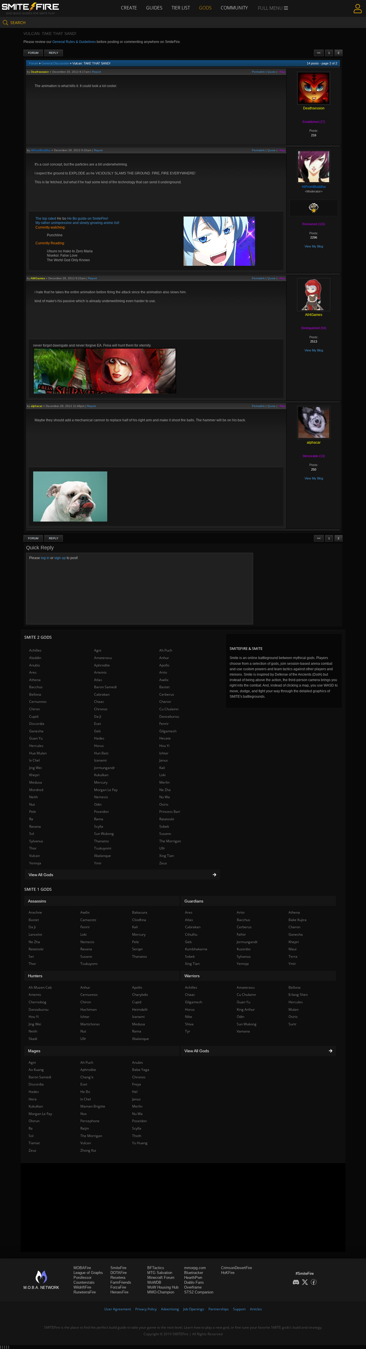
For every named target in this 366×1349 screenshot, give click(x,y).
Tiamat (34, 1142)
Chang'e (87, 1077)
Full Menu (271, 8)
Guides (154, 8)
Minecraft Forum (160, 1277)
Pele (32, 811)
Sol (31, 833)
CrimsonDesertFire (236, 1268)
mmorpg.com (195, 1268)
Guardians (193, 901)
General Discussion (55, 63)
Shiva (189, 1024)
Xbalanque (102, 855)
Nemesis (101, 797)
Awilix (163, 679)
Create (129, 8)
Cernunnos (38, 701)
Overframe (193, 1287)
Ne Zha (165, 789)
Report (96, 71)
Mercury (101, 782)
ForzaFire (118, 1287)
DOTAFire (118, 1273)
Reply (53, 52)
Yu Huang (140, 1142)
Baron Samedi (105, 687)
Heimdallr (140, 1009)
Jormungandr (104, 767)
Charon (165, 701)
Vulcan (34, 855)
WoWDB (154, 1282)
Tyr (187, 1031)
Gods (205, 8)
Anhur (164, 657)
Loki (162, 774)
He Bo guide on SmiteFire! (87, 219)
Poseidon (101, 811)
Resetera (117, 1277)
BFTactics (155, 1268)
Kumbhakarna (196, 949)
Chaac (99, 701)
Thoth (136, 1135)
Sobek (164, 826)
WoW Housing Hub (162, 1287)
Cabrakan (102, 694)
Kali (162, 767)
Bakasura (139, 912)
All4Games (38, 278)
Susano (165, 833)
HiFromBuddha (41, 150)
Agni (97, 650)
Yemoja (35, 863)
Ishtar (163, 753)
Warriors (192, 976)
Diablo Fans (194, 1282)
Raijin (84, 1128)
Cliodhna (139, 919)
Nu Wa (164, 797)
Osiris (163, 804)
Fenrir (164, 723)
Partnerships (218, 1309)
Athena (35, 679)
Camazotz (88, 919)
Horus (99, 745)
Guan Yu (36, 738)
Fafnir (241, 934)
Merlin (164, 782)
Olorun (34, 1120)
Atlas (98, 679)
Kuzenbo (243, 949)
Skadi (33, 1038)
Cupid (33, 716)
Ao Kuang (36, 1069)
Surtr (293, 1024)
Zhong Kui (88, 1150)
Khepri (34, 774)
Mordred (36, 789)
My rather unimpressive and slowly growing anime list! (77, 223)
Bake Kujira (298, 919)
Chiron (34, 709)
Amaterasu (103, 657)
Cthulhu (191, 934)
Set (31, 956)
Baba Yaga (140, 1069)
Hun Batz (101, 753)
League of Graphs (88, 1273)
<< (319, 52)
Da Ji (97, 716)
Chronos (101, 709)
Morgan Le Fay (106, 789)
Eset (97, 723)
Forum (33, 52)
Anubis (34, 665)
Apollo (164, 665)
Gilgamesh (167, 731)
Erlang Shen (298, 994)
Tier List (181, 8)
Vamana (243, 1031)
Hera (33, 1099)
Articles (256, 1309)
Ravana (35, 826)
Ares (33, 672)
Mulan (294, 1009)
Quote (271, 71)
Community (234, 8)
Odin (98, 804)
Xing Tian (166, 855)
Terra (293, 956)
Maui (293, 949)
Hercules (36, 745)
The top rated (46, 219)
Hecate (165, 738)
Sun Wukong (104, 833)
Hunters (35, 976)
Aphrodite (102, 665)
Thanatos (101, 841)
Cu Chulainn (168, 709)
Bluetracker (193, 1273)
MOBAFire (82, 1268)
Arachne (35, 912)
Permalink (258, 71)
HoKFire (227, 1273)
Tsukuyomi (102, 848)
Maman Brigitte (92, 1106)
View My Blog (314, 246)
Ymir (98, 863)
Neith (33, 797)
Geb (97, 731)
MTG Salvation (159, 1273)
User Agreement (117, 1309)
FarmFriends (120, 1282)
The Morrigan (170, 841)
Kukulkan (101, 774)
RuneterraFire (84, 1292)
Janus (163, 760)
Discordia (36, 723)
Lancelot (35, 934)
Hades (99, 738)
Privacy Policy (146, 1309)
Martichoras (90, 1024)
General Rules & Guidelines (74, 42)
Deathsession (40, 71)
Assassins (37, 901)
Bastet (164, 687)
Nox (83, 1113)
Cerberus (166, 694)
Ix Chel (34, 760)
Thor (33, 848)
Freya (136, 1084)
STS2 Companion (198, 1292)
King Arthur (246, 1009)
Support (239, 1309)
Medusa (35, 782)
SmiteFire (118, 1268)
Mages (34, 1051)
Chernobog (37, 1002)
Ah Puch (165, 650)
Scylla (98, 826)
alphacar (36, 406)
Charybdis (140, 994)
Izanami (100, 760)
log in (45, 558)
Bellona (35, 694)
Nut (32, 804)
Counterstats (84, 1282)
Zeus (163, 863)
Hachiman (88, 1009)
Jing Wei (35, 767)
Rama (98, 819)
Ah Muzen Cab (40, 987)
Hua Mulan (38, 753)
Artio (163, 672)
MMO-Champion (160, 1292)
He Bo (85, 1091)
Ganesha (36, 731)
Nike (188, 1016)
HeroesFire (119, 1292)
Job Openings (193, 1309)
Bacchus (36, 687)
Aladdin (35, 657)
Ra (31, 819)
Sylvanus (36, 841)
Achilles (35, 650)
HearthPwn (193, 1277)
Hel (135, 1091)
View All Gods (41, 874)
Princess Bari (169, 811)
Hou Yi (164, 745)
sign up (60, 558)
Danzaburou (169, 716)
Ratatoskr (166, 819)
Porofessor (82, 1277)
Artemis (100, 672)
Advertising (170, 1309)
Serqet (137, 949)
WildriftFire (82, 1287)
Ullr (162, 848)
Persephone (90, 1120)
